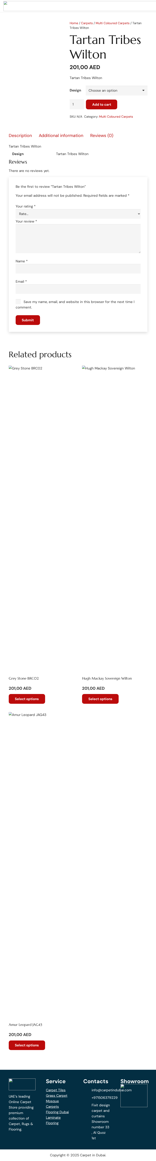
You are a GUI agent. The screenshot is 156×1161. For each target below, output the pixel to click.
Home (74, 23)
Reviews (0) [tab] (101, 135)
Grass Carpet (56, 1095)
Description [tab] (20, 135)
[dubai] (133, 1095)
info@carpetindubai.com (112, 1090)
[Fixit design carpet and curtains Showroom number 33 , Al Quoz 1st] (87, 1122)
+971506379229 (105, 1097)
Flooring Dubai (57, 1112)
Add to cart (101, 104)
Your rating (26, 206)
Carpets (87, 23)
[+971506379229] (87, 1098)
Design (75, 90)
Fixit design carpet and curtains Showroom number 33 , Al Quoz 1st (101, 1121)
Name (22, 261)
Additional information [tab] (61, 135)
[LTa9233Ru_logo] (22, 1084)
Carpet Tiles (56, 1090)
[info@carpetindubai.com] (87, 1090)
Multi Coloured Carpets (113, 23)
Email (21, 281)
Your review (26, 221)
